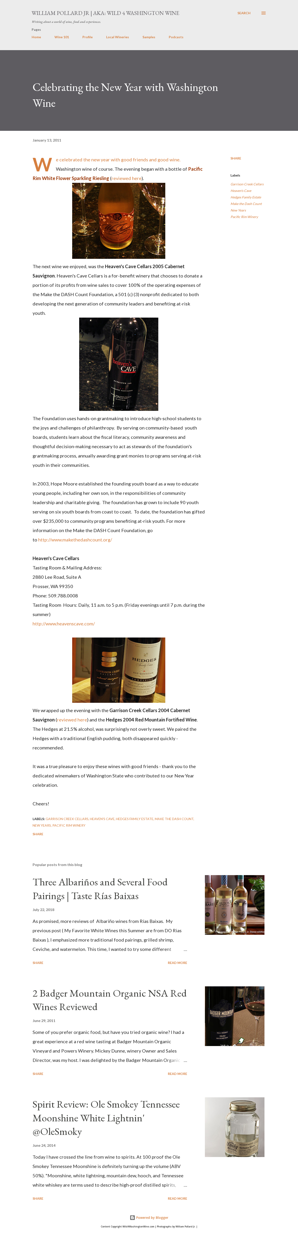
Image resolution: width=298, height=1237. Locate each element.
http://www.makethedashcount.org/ (75, 539)
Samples (148, 37)
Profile (87, 37)
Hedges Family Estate (245, 197)
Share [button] (235, 158)
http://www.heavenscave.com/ (64, 623)
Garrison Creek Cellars (247, 184)
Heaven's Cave (240, 191)
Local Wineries (117, 37)
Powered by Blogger (151, 1217)
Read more (177, 963)
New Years (238, 210)
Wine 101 (61, 37)
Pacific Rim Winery (244, 217)
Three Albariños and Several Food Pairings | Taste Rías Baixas (100, 888)
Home (36, 37)
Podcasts (176, 37)
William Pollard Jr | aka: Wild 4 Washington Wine (105, 13)
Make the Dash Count (246, 204)
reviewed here (127, 178)
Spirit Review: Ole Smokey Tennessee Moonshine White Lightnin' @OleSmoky (106, 1117)
